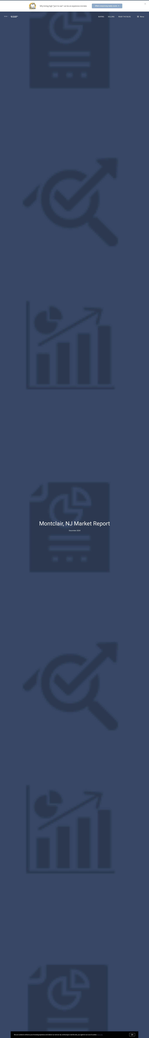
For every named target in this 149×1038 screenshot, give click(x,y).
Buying (101, 16)
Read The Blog (124, 16)
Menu (142, 16)
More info (100, 1035)
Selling (111, 16)
